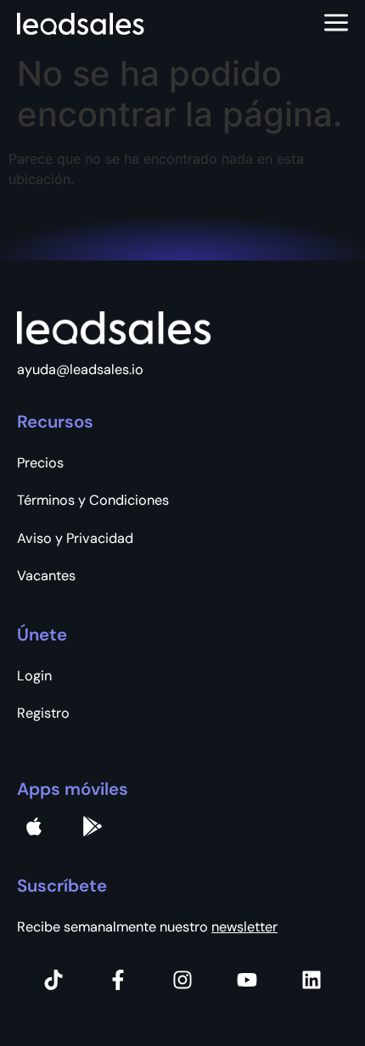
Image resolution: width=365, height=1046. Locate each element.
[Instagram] (182, 980)
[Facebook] (118, 980)
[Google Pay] (92, 826)
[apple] (34, 826)
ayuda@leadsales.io (80, 369)
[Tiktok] (53, 980)
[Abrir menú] (336, 24)
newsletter (244, 927)
